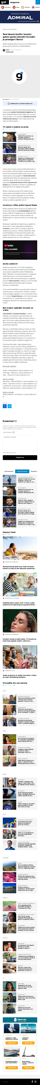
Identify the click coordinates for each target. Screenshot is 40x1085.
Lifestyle (37, 7)
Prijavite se (20, 457)
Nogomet (14, 2)
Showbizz (27, 7)
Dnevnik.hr (8, 7)
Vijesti (17, 7)
